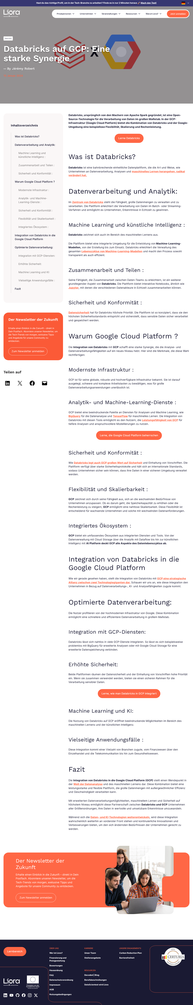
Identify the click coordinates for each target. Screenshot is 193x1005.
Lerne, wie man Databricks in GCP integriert (129, 693)
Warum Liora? (152, 13)
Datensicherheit (79, 312)
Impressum (54, 985)
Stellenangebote (92, 958)
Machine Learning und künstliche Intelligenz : (32, 155)
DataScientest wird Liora (96, 984)
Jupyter (74, 287)
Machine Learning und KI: (34, 272)
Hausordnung (56, 970)
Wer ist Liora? (56, 953)
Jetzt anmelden (178, 13)
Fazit (18, 288)
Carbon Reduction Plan (130, 953)
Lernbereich (14, 951)
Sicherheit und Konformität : (35, 173)
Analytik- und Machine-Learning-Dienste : (32, 200)
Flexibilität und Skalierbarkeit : (37, 218)
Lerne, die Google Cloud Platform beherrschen (129, 435)
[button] (185, 3)
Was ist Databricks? (27, 136)
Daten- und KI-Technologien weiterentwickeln (120, 817)
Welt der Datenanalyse (88, 784)
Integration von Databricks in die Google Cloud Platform (35, 237)
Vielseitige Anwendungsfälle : (36, 280)
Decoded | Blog (91, 975)
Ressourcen (131, 13)
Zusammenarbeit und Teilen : (36, 165)
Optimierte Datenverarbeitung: (34, 247)
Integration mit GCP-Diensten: (36, 255)
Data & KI (8, 38)
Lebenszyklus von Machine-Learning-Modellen (111, 251)
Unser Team (90, 953)
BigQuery (74, 416)
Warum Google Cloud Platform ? (35, 181)
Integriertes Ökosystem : (33, 226)
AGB (51, 989)
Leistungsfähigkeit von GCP (160, 420)
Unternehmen (86, 13)
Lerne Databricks (129, 138)
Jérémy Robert (23, 68)
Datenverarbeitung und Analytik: (35, 144)
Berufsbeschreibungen (95, 980)
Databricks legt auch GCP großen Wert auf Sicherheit (108, 462)
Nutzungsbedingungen (60, 994)
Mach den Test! (149, 3)
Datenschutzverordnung (61, 980)
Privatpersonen (64, 13)
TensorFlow (120, 416)
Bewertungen (56, 965)
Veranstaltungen (109, 13)
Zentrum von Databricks (87, 202)
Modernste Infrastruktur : (33, 190)
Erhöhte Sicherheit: (30, 263)
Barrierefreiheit (126, 958)
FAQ (51, 975)
